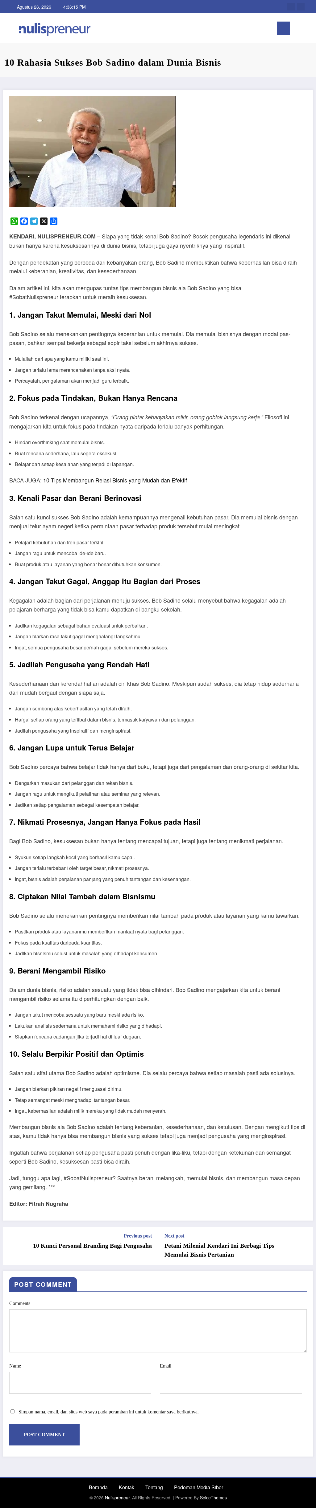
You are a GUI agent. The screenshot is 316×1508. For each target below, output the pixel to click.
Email (165, 1365)
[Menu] (283, 28)
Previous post (138, 1235)
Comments (19, 1303)
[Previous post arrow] (11, 1246)
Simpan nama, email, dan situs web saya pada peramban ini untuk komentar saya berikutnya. (109, 1411)
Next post (174, 1235)
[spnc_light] (307, 28)
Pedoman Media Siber (198, 1487)
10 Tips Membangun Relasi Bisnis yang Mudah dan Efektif (115, 480)
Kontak (126, 1487)
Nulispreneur (117, 1497)
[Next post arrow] (304, 1246)
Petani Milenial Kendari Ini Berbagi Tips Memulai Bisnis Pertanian (219, 1250)
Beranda (98, 1487)
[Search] (297, 29)
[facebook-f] (291, 6)
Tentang (154, 1487)
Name (15, 1365)
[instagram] (301, 6)
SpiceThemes (213, 1497)
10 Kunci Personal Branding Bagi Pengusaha (92, 1245)
